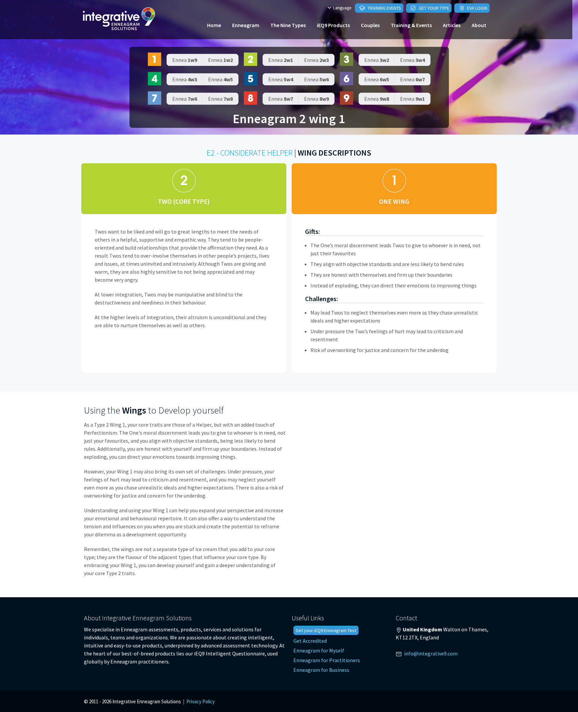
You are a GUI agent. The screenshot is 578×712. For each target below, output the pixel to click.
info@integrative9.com (431, 653)
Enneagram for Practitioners (326, 660)
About (479, 25)
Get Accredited (310, 640)
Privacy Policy (200, 701)
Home (214, 25)
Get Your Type (433, 8)
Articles (452, 25)
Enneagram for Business (321, 669)
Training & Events (411, 25)
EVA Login (476, 8)
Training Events (384, 8)
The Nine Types (288, 25)
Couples (370, 25)
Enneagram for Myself (318, 650)
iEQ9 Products (333, 25)
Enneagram (245, 25)
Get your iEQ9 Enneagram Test (326, 630)
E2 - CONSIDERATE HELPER (250, 153)
